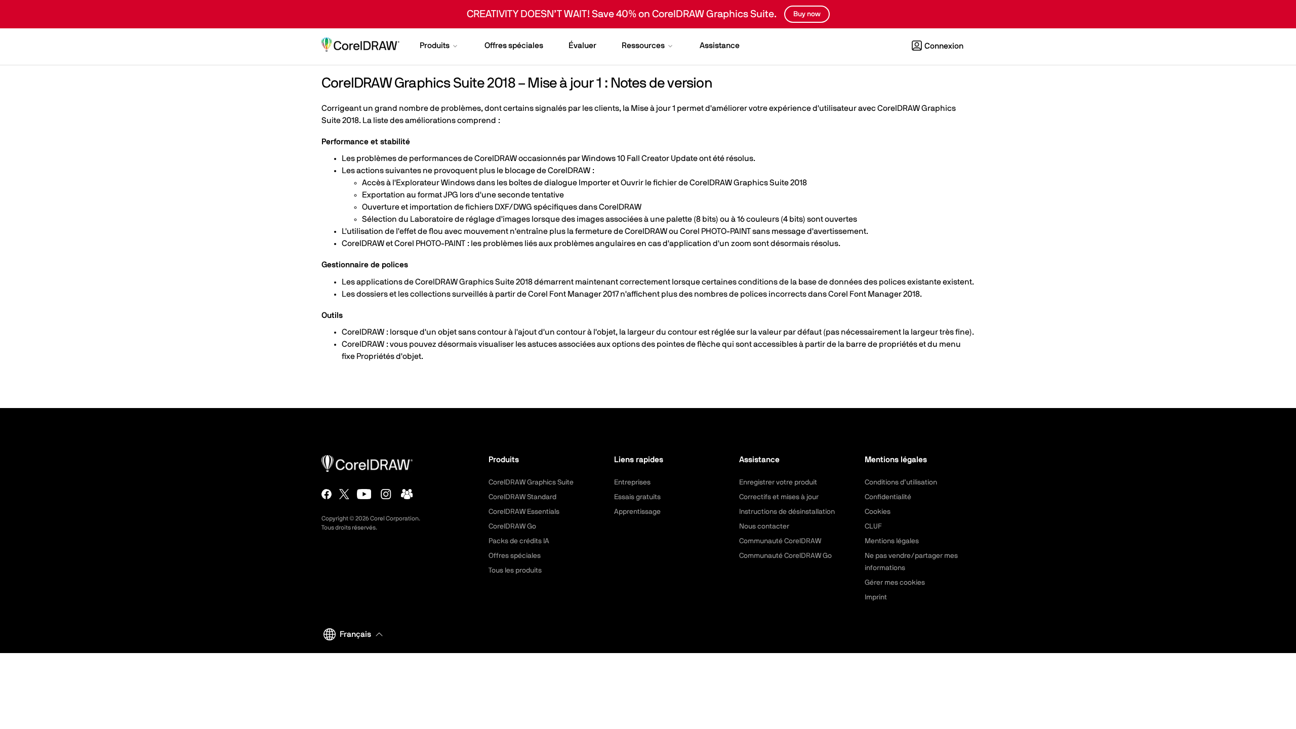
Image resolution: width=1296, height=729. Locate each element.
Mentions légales (892, 541)
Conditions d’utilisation (901, 482)
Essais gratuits (637, 497)
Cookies (877, 511)
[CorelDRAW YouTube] (364, 494)
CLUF (873, 526)
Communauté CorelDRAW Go (785, 555)
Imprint (876, 597)
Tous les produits (515, 570)
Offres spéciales (515, 555)
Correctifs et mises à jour (779, 497)
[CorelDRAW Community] (407, 494)
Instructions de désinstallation (787, 511)
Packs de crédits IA (519, 541)
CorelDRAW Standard (522, 497)
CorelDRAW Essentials (524, 511)
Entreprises (632, 482)
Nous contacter (764, 526)
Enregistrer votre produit (778, 482)
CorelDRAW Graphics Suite (531, 482)
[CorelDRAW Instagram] (386, 494)
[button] (439, 46)
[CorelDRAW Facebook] (326, 494)
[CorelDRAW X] (344, 494)
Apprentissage (637, 511)
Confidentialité (888, 497)
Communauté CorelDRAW (780, 541)
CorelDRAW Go (512, 526)
